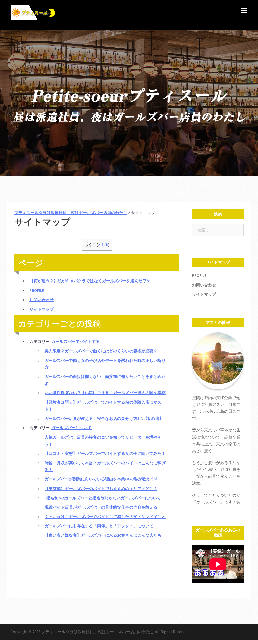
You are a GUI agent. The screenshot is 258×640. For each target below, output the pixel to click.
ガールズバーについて (71, 427)
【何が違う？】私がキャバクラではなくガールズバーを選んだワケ (89, 280)
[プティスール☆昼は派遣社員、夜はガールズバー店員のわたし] (33, 14)
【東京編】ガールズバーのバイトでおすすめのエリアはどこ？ (101, 488)
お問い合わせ (41, 299)
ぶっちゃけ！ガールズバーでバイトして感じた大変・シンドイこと (105, 516)
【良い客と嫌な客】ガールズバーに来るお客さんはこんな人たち (103, 535)
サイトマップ (41, 309)
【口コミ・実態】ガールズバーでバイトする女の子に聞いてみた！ (105, 453)
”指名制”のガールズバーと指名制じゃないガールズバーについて (103, 497)
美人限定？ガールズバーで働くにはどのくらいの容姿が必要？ (101, 350)
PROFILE (36, 290)
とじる (103, 245)
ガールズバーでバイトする (75, 341)
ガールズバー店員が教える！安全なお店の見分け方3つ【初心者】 (104, 418)
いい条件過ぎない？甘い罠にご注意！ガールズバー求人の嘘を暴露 (105, 392)
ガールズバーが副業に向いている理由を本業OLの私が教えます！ (103, 478)
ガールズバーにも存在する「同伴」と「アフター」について (99, 525)
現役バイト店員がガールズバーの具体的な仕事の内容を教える (101, 507)
